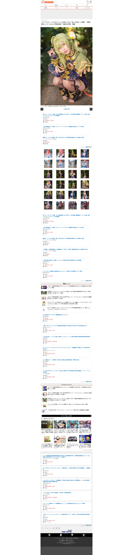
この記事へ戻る (66, 108)
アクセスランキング (56, 5)
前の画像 (42, 109)
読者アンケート (46, 8)
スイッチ (66, 5)
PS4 (87, 5)
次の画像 (91, 109)
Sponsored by (83, 147)
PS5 (77, 5)
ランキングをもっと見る (66, 416)
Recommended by (86, 450)
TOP (66, 531)
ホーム (46, 5)
